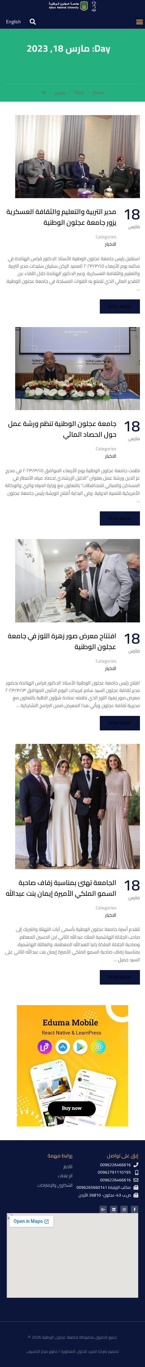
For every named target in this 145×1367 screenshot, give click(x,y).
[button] (139, 21)
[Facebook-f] (134, 1209)
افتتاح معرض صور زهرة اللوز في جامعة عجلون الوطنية (62, 641)
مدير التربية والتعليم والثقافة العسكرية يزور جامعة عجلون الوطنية (61, 217)
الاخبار (110, 244)
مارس (60, 92)
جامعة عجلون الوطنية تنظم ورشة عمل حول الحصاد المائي (62, 429)
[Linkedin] (113, 1209)
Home (98, 92)
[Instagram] (124, 1209)
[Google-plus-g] (103, 1209)
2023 (79, 92)
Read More (120, 306)
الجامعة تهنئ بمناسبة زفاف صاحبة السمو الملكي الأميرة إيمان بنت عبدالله (61, 888)
